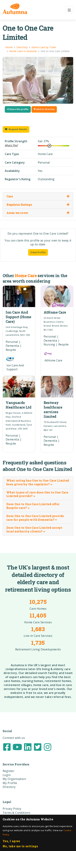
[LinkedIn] (28, 747)
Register (8, 771)
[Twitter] (37, 747)
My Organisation (14, 779)
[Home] (15, 9)
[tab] (38, 482)
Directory (9, 787)
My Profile (10, 783)
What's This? (11, 145)
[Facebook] (7, 747)
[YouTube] (17, 747)
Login (7, 775)
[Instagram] (47, 747)
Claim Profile (38, 252)
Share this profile (18, 109)
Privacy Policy (12, 809)
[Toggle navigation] (69, 10)
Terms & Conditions (16, 813)
